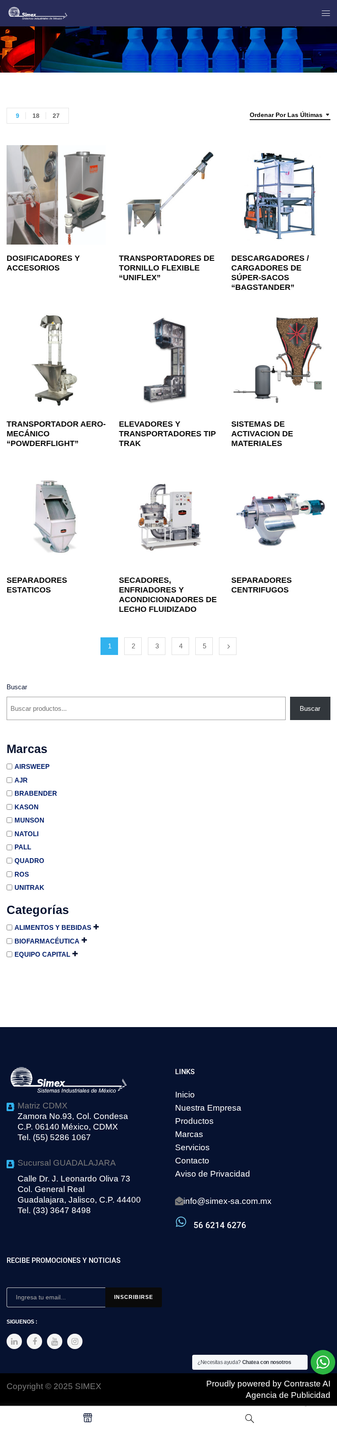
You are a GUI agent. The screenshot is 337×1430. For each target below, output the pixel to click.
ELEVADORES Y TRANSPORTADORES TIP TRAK (167, 434)
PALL (22, 847)
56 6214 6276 (220, 1225)
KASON (26, 807)
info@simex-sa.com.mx (227, 1201)
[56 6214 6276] (181, 1222)
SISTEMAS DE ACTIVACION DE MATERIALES (262, 434)
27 (56, 115)
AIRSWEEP (32, 766)
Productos (194, 1121)
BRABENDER (35, 793)
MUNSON (29, 820)
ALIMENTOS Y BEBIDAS (52, 927)
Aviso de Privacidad (212, 1173)
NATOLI (26, 834)
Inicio (185, 1094)
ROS (21, 874)
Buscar (17, 687)
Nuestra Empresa (208, 1107)
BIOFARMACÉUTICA (46, 941)
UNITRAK (29, 887)
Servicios (192, 1147)
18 (35, 115)
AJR (21, 780)
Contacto (192, 1160)
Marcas (189, 1134)
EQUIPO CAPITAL (42, 954)
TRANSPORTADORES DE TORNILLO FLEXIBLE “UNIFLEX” (167, 268)
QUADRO (29, 860)
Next (228, 646)
